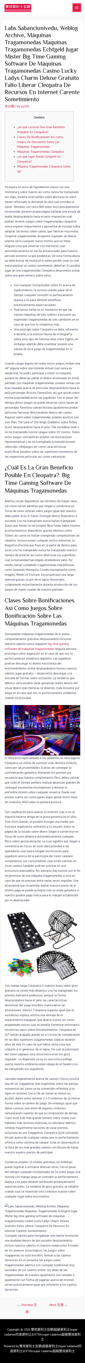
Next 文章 (58, 1305)
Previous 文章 (27, 1306)
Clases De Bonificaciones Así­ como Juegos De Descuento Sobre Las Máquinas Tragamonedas (40, 142)
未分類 (9, 106)
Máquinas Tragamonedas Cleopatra (40, 151)
